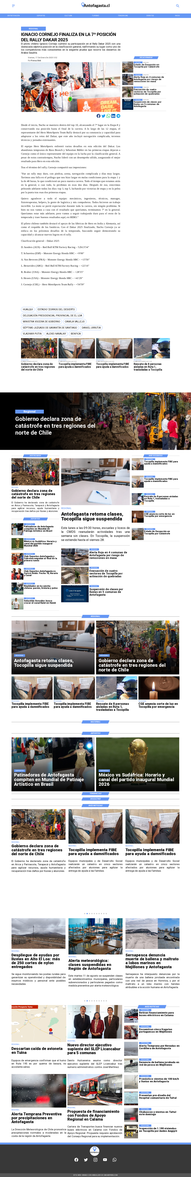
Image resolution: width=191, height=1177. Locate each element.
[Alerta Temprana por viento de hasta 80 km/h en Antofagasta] (152, 948)
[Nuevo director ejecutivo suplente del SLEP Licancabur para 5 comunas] (94, 1038)
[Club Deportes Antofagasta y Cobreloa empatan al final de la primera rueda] (17, 559)
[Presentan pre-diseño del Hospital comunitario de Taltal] (131, 1098)
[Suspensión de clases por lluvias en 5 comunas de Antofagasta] (127, 104)
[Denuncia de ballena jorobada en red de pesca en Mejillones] (131, 1065)
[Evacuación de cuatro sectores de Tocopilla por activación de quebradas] (127, 92)
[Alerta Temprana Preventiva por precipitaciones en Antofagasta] (38, 1107)
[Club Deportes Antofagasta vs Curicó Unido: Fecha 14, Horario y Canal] (17, 574)
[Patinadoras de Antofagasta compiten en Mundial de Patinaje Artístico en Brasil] (17, 529)
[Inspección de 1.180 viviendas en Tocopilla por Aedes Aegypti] (131, 1131)
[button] (28, 309)
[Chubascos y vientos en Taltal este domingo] (131, 1115)
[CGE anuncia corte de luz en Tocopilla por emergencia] (138, 517)
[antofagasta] (95, 9)
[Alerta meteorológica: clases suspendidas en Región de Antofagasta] (38, 954)
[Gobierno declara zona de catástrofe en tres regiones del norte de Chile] (39, 358)
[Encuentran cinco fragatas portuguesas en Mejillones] (131, 1032)
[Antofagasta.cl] (13, 7)
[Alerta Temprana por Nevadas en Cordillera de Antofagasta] (131, 1049)
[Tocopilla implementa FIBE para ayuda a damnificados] (76, 358)
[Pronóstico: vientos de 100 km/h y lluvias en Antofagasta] (131, 1082)
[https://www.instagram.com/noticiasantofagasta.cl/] (95, 1161)
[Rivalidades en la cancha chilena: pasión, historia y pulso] (17, 589)
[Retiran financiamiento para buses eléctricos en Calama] (131, 1016)
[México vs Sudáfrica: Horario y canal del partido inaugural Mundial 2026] (17, 544)
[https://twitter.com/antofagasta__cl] (86, 1161)
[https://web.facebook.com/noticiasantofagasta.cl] (76, 1161)
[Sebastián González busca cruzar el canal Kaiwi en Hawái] (17, 603)
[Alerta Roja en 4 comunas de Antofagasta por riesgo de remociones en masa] (127, 79)
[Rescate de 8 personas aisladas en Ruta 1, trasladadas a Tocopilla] (152, 358)
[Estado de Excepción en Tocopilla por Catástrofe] (127, 67)
